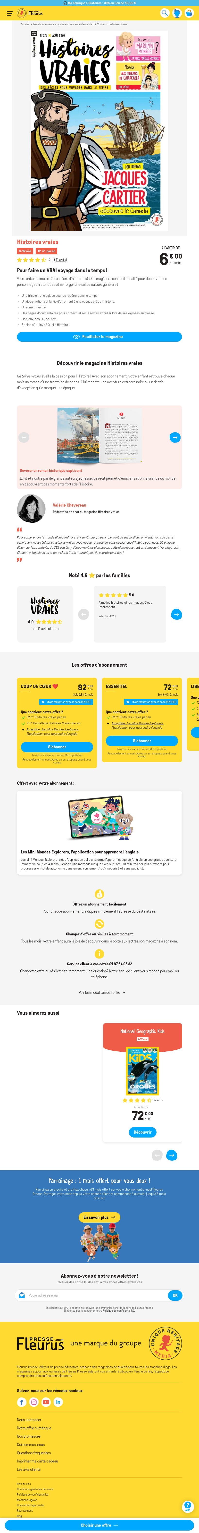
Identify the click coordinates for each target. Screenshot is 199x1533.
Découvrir (143, 1132)
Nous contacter (29, 1420)
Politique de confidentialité (118, 1310)
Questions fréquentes (34, 1453)
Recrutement (25, 1510)
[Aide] (188, 1507)
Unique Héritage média (30, 1505)
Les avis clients (29, 1469)
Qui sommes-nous (31, 1445)
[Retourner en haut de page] (188, 1492)
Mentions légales (27, 1500)
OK (175, 1295)
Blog (19, 1516)
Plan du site (24, 1484)
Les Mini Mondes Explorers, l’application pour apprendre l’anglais (53, 731)
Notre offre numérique (34, 1428)
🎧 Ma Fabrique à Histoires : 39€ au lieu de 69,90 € (99, 3)
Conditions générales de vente (35, 1489)
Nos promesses (29, 1436)
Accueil (25, 24)
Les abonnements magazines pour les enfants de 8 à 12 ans (69, 24)
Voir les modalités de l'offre (99, 992)
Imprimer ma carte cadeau (37, 1461)
